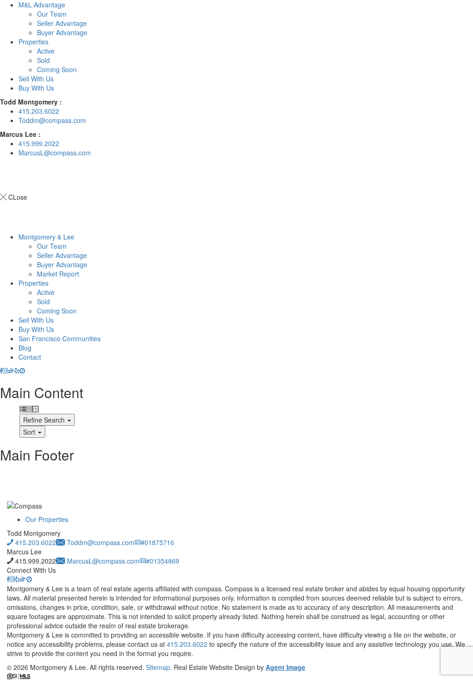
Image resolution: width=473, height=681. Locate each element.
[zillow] (11, 370)
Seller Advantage (62, 23)
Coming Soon (57, 69)
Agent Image (285, 667)
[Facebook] (1, 370)
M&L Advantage (41, 4)
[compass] (22, 370)
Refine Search (45, 419)
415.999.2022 (38, 143)
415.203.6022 (38, 111)
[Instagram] (5, 370)
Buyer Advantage (62, 32)
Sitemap (158, 667)
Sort (30, 431)
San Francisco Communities (59, 338)
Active (46, 50)
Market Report (58, 273)
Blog (24, 347)
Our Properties (46, 519)
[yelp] (16, 370)
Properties (33, 41)
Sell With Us (36, 78)
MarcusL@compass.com (54, 152)
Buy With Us (36, 87)
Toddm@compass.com (52, 120)
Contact (29, 357)
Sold (43, 60)
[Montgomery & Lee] (236, 177)
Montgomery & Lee (46, 236)
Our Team (52, 13)
